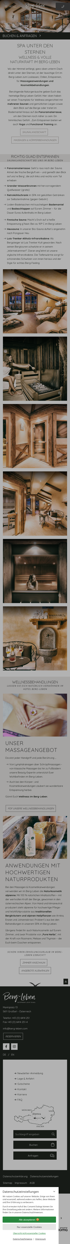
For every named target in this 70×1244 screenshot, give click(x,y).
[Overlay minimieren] (54, 1191)
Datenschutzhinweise (22, 1239)
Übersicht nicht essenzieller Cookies (29, 1233)
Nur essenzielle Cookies (29, 1227)
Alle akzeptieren (27, 1219)
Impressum (40, 1239)
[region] (29, 1204)
